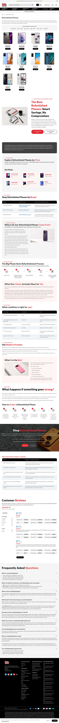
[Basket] (56, 5)
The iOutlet (23, 695)
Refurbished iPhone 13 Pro (48, 693)
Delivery (23, 674)
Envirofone (23, 691)
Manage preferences (5, 721)
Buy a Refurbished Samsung (50, 132)
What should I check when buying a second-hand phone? (17, 599)
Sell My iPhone (35, 675)
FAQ (22, 666)
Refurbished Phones (36, 663)
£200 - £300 (26, 28)
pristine (3, 521)
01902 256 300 (8, 670)
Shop (38, 4)
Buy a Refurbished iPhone (37, 132)
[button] (33, 5)
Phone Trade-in (35, 678)
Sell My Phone (35, 674)
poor (3, 525)
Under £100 (13, 28)
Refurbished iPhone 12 (47, 701)
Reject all (48, 720)
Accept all (54, 720)
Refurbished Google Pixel (37, 668)
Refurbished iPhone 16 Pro (48, 666)
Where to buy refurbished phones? (11, 591)
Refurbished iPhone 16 (47, 670)
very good (4, 522)
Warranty (23, 677)
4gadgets (23, 698)
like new (3, 519)
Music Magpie (24, 690)
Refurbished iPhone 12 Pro (48, 703)
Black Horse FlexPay (25, 680)
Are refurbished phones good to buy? (12, 648)
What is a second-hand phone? (10, 573)
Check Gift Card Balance (26, 673)
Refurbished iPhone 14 (47, 686)
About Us (23, 663)
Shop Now (8, 48)
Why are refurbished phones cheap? (11, 636)
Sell (41, 4)
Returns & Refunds (24, 676)
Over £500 (46, 28)
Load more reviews (20, 557)
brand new (4, 518)
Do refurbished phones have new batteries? (13, 629)
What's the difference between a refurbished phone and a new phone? (21, 583)
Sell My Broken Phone (36, 677)
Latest (3, 530)
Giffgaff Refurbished (25, 694)
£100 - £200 (20, 28)
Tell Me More (33, 445)
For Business (47, 4)
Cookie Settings (24, 686)
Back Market (23, 697)
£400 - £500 (39, 28)
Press (22, 683)
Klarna (22, 678)
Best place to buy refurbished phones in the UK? (15, 612)
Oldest (3, 531)
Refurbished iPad (35, 670)
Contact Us (23, 664)
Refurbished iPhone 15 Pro (48, 674)
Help (52, 4)
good (3, 523)
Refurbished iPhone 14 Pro (48, 682)
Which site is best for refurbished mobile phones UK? (16, 620)
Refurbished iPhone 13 (47, 697)
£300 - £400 (32, 28)
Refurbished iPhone (36, 664)
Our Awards (23, 684)
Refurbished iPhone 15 (47, 678)
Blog (57, 1)
